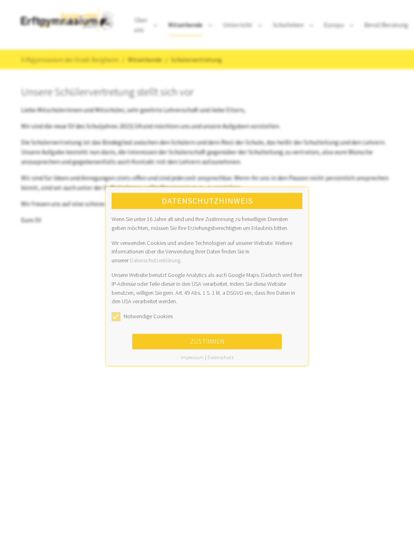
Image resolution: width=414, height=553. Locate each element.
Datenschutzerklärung (155, 260)
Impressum (192, 358)
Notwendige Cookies (148, 316)
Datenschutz (220, 358)
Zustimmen (207, 342)
